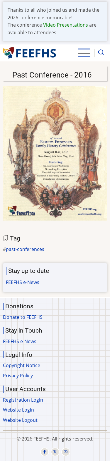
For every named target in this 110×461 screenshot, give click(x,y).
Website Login (18, 410)
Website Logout (20, 420)
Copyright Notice (21, 365)
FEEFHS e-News (22, 282)
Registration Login (23, 400)
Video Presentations (65, 25)
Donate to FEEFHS (23, 317)
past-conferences (25, 249)
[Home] (30, 53)
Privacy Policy (18, 375)
